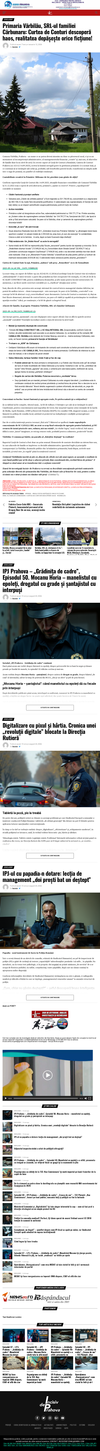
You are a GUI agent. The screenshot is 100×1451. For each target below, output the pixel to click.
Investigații (48, 1428)
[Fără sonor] (86, 1098)
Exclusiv (91, 1425)
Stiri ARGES (27, 1443)
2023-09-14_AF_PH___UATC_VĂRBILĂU (20, 268)
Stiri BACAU (37, 1443)
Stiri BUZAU (48, 1443)
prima (28, 494)
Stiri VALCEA (87, 1445)
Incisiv (15, 47)
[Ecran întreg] (89, 1098)
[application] (48, 1075)
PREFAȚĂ (8, 1425)
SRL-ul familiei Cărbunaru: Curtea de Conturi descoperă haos (30, 496)
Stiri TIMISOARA (74, 1445)
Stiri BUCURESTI (60, 1443)
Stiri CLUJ (72, 1443)
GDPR (66, 1428)
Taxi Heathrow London (12, 1317)
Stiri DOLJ (81, 1443)
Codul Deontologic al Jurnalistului (27, 1425)
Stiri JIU (15, 1445)
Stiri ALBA (8, 1443)
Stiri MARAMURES (27, 1445)
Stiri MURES (40, 1445)
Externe (82, 1425)
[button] (48, 1075)
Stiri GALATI (91, 1443)
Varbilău (62, 496)
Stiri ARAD (17, 1443)
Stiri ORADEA (51, 1445)
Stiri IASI (7, 1445)
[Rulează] (6, 1098)
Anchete (37, 1428)
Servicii (58, 1428)
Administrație (61, 1425)
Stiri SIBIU (62, 1445)
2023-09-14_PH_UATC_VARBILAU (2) (19, 311)
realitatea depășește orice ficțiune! (48, 494)
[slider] (46, 1098)
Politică (73, 1425)
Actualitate (48, 1425)
